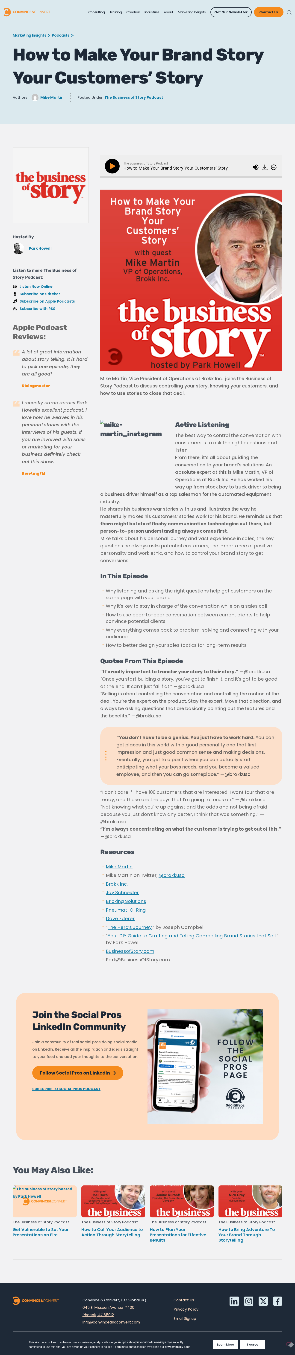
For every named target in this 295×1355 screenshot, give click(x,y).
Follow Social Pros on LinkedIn (81, 1071)
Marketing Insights (29, 35)
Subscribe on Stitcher (40, 294)
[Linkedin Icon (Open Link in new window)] (234, 1301)
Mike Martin (52, 97)
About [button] (168, 12)
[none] (274, 167)
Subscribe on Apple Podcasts (47, 301)
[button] (289, 12)
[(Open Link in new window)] (265, 166)
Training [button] (115, 12)
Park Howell (40, 248)
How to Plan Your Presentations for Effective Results (178, 1235)
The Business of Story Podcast (133, 97)
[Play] (113, 166)
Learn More (227, 1343)
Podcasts (60, 35)
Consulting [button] (96, 12)
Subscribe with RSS (37, 308)
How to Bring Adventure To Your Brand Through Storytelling (246, 1235)
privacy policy (174, 1347)
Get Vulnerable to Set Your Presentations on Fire (41, 1232)
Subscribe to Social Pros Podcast (66, 1088)
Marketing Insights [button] (192, 12)
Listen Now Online (36, 286)
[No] (289, 1344)
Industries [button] (152, 12)
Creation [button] (133, 12)
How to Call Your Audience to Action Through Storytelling (112, 1232)
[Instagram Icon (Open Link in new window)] (248, 1301)
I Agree (252, 1344)
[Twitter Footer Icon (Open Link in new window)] (263, 1301)
